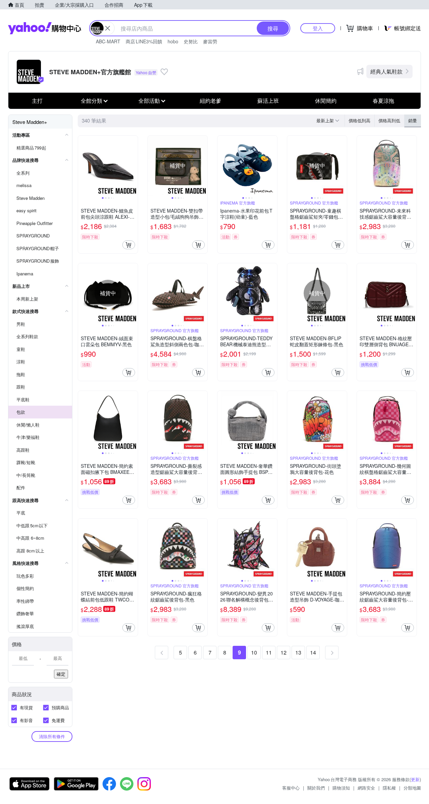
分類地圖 (412, 788)
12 (284, 652)
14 (313, 652)
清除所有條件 (52, 736)
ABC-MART (108, 41)
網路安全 (366, 788)
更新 (415, 779)
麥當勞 (210, 41)
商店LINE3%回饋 (144, 41)
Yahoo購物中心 (44, 28)
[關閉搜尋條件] (108, 28)
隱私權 (389, 788)
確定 (61, 674)
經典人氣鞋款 (386, 71)
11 (269, 652)
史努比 (191, 41)
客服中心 (291, 788)
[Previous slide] (82, 165)
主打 (37, 100)
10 (254, 652)
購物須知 (341, 788)
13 (298, 652)
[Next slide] (133, 165)
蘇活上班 (268, 100)
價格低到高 (359, 120)
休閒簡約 (325, 100)
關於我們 (316, 788)
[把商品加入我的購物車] (128, 244)
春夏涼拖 (383, 100)
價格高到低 (389, 120)
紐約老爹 (210, 100)
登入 (318, 28)
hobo (173, 41)
